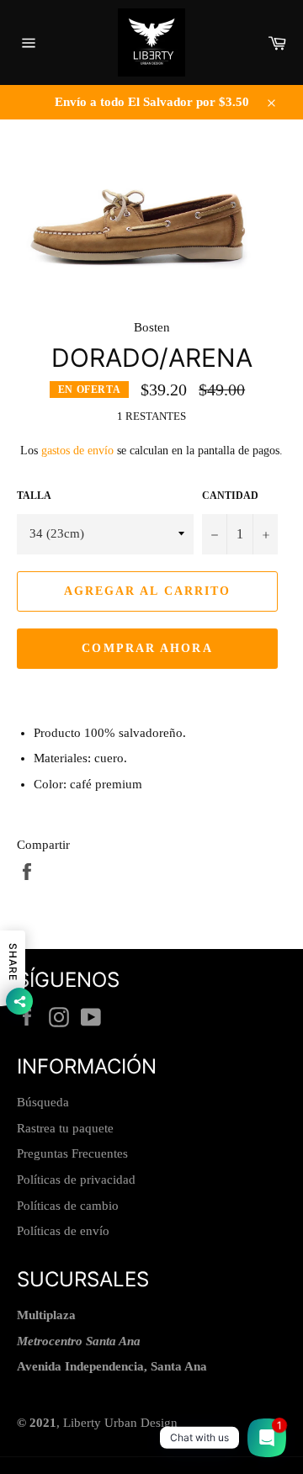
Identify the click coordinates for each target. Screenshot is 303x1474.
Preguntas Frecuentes (72, 1153)
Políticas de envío (63, 1231)
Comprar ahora (147, 648)
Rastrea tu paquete (65, 1128)
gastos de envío (77, 450)
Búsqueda (43, 1102)
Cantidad (230, 495)
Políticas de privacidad (76, 1179)
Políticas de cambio (68, 1205)
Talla (34, 495)
